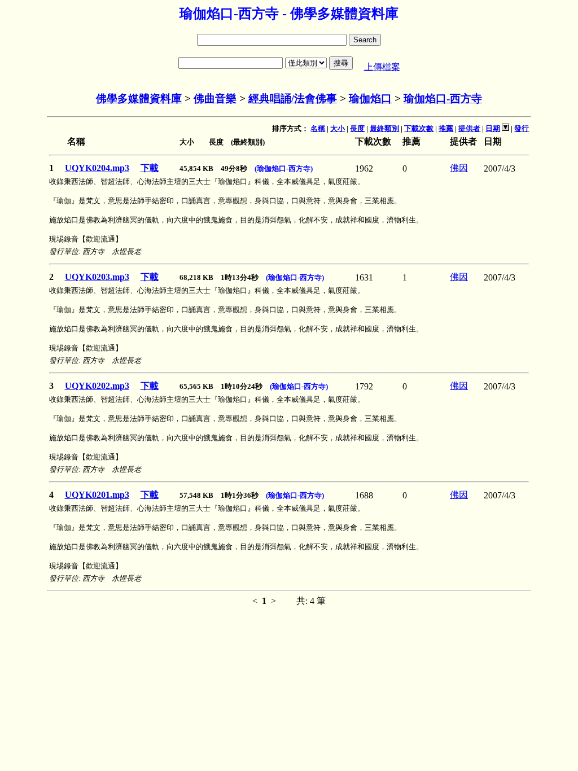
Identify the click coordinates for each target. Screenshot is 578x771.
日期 (492, 128)
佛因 (459, 168)
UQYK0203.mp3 (97, 277)
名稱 (317, 128)
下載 (150, 168)
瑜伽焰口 (370, 98)
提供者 (469, 128)
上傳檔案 (382, 67)
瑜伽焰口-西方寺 (443, 98)
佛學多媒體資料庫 (139, 98)
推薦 (446, 128)
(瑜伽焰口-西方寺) (284, 168)
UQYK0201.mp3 (97, 495)
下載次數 (419, 128)
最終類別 (384, 128)
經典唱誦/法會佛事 (292, 98)
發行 (521, 128)
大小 (337, 128)
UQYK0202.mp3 (97, 386)
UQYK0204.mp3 (97, 168)
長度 (357, 128)
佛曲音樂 (215, 98)
